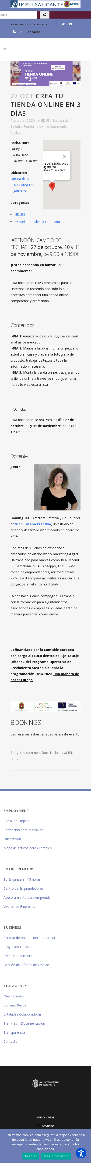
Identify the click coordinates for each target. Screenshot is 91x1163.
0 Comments (57, 126)
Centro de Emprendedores (23, 888)
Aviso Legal (45, 1117)
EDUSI (46, 120)
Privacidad (45, 1125)
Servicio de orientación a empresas (30, 937)
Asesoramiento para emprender (28, 897)
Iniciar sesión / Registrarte (28, 24)
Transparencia (14, 1032)
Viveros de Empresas (19, 906)
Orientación (12, 839)
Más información (56, 1156)
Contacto (32, 32)
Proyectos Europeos (19, 946)
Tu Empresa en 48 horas (22, 879)
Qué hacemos (14, 996)
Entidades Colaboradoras (23, 1014)
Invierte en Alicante (18, 956)
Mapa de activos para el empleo (28, 848)
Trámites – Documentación (24, 1023)
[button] (81, 1153)
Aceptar (31, 1156)
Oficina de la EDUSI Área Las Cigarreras (22, 184)
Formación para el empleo (23, 830)
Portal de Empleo (17, 821)
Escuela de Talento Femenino (37, 221)
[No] (85, 1146)
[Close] (64, 156)
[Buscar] (44, 15)
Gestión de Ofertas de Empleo (26, 965)
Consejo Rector (15, 1005)
